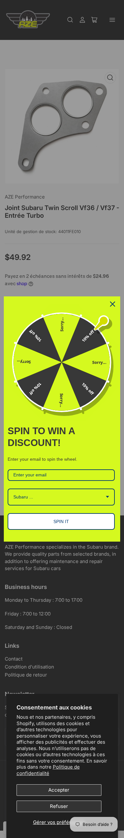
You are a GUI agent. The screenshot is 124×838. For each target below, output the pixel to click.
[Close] (112, 304)
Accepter (58, 790)
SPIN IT (61, 521)
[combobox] (61, 497)
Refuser (59, 806)
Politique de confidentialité (48, 770)
